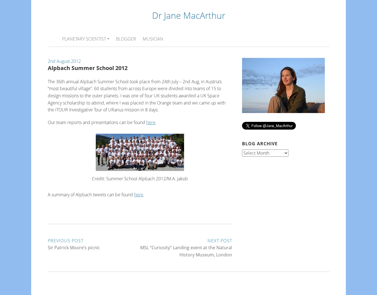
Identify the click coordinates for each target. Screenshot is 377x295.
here (150, 122)
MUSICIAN (153, 39)
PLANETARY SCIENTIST (84, 39)
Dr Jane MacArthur (188, 15)
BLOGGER (126, 39)
